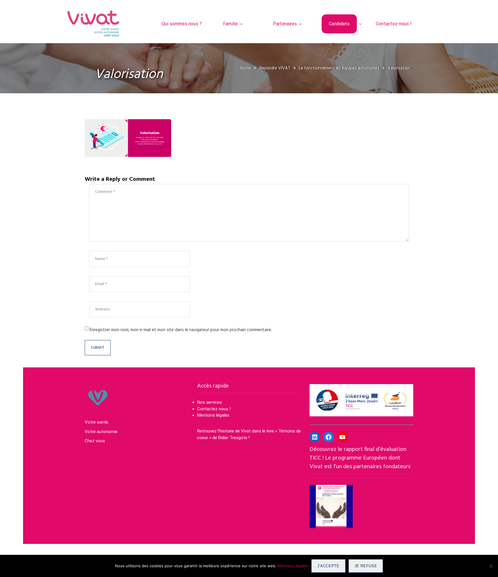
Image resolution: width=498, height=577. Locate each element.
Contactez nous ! (214, 408)
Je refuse (365, 566)
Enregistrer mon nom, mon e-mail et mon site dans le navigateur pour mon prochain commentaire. (181, 330)
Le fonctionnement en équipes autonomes (339, 68)
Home (246, 68)
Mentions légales (213, 415)
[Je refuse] (491, 566)
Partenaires (285, 23)
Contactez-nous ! (394, 23)
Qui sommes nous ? (182, 23)
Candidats (339, 23)
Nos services (209, 402)
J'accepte (328, 566)
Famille (230, 23)
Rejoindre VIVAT (275, 68)
